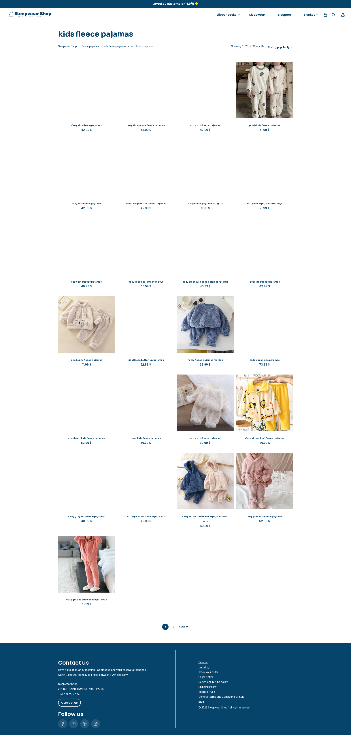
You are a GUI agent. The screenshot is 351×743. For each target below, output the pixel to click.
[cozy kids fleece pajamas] (205, 90)
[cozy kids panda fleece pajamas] (146, 90)
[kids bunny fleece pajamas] (86, 324)
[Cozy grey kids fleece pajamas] (86, 481)
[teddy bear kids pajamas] (264, 324)
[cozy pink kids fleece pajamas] (264, 481)
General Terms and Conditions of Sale (221, 696)
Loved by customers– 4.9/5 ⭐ (175, 4)
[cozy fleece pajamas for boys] (264, 168)
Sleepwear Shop (67, 46)
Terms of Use (207, 691)
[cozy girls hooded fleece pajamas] (86, 564)
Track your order (208, 672)
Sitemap (203, 662)
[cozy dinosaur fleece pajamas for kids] (205, 246)
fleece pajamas (90, 46)
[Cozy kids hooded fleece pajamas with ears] (205, 481)
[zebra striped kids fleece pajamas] (146, 168)
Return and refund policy (213, 682)
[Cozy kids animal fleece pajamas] (264, 403)
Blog (201, 701)
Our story (204, 667)
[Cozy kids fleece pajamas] (86, 90)
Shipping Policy (207, 687)
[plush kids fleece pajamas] (264, 90)
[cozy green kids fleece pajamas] (146, 481)
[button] (69, 702)
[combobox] (280, 47)
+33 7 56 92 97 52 (69, 693)
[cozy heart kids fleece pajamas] (86, 403)
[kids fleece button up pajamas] (146, 324)
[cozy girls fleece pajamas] (86, 246)
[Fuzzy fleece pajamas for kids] (205, 324)
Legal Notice (206, 677)
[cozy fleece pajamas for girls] (205, 168)
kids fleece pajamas (115, 46)
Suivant (183, 626)
